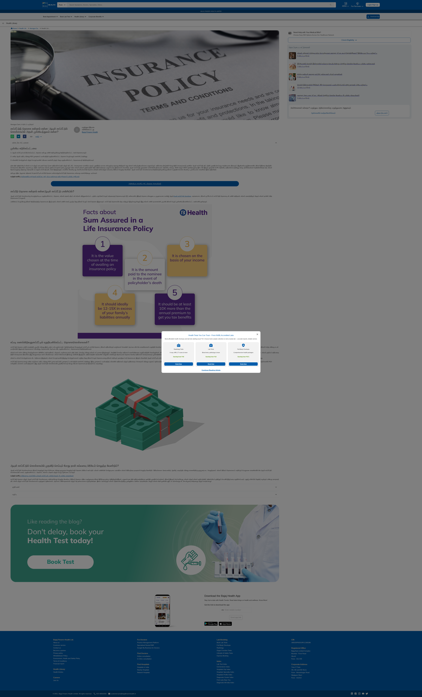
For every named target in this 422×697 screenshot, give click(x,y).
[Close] (257, 334)
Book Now (178, 364)
